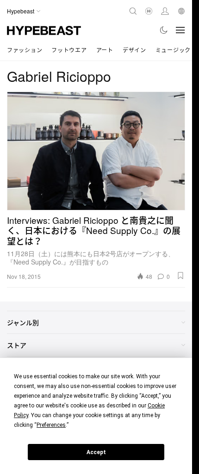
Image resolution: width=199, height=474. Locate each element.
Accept (96, 452)
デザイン (134, 50)
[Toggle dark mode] (164, 30)
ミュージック (173, 50)
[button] (180, 275)
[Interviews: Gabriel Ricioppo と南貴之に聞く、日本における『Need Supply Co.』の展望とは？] (96, 151)
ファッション (24, 50)
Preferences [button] (51, 425)
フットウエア (69, 50)
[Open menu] (180, 30)
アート (104, 50)
